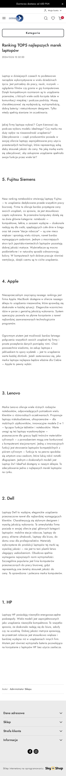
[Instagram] (36, 751)
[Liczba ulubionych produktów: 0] (53, 18)
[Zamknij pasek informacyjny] (62, 3)
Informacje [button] (10, 740)
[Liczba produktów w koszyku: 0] (60, 18)
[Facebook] (30, 751)
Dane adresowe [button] (14, 713)
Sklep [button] (7, 722)
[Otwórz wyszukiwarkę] (46, 18)
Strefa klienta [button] (12, 731)
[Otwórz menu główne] (4, 18)
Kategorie (33, 33)
